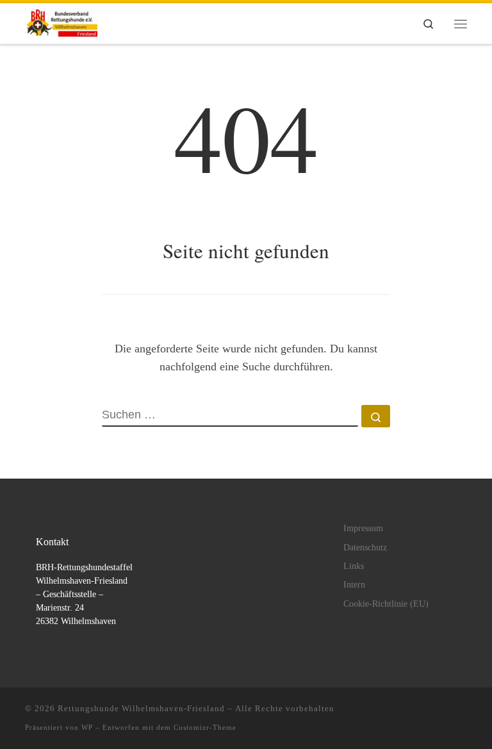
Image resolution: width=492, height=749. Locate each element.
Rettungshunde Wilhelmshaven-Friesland (141, 708)
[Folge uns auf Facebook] (463, 712)
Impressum (363, 528)
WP (87, 727)
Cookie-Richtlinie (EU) (386, 604)
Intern (354, 584)
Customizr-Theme (205, 727)
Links (353, 566)
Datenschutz (365, 547)
